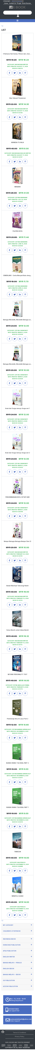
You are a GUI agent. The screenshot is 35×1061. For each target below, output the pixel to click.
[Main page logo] (17, 7)
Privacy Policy (19, 1036)
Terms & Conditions (19, 1032)
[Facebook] (2, 1032)
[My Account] (17, 16)
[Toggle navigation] (17, 20)
